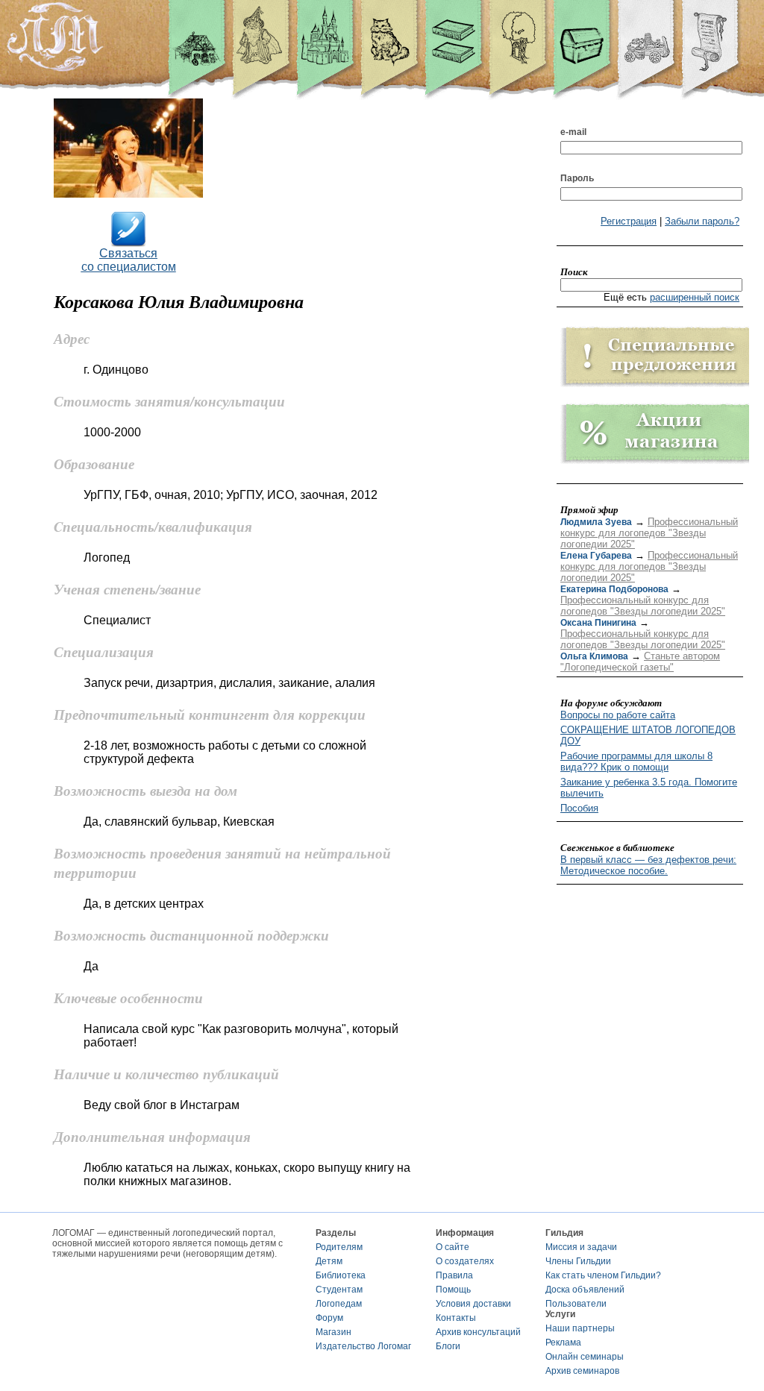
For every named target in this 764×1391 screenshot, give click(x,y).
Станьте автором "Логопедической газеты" (640, 661)
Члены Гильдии (578, 1261)
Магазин (333, 1332)
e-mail (573, 132)
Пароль (577, 178)
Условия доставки (473, 1304)
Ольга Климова (594, 656)
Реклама (563, 1342)
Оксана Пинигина (598, 623)
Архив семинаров (582, 1371)
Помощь (453, 1289)
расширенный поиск (694, 297)
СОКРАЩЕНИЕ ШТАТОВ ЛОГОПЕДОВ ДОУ (648, 735)
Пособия (579, 808)
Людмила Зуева (596, 522)
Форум (329, 1318)
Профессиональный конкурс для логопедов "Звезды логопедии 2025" (649, 533)
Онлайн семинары (584, 1356)
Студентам (339, 1289)
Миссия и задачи (581, 1247)
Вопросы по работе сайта (617, 714)
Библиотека (341, 1275)
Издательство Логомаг (363, 1346)
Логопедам (339, 1304)
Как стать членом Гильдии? (603, 1275)
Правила (454, 1275)
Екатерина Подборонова (614, 589)
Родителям (339, 1247)
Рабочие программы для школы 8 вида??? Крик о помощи (636, 761)
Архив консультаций (478, 1332)
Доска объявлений (584, 1289)
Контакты (456, 1318)
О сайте (452, 1247)
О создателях (465, 1261)
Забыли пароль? (702, 221)
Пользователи (576, 1304)
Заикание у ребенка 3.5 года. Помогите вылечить (648, 787)
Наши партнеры (580, 1328)
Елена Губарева (596, 555)
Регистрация (629, 221)
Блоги (448, 1346)
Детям (329, 1261)
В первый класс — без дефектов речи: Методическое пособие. (648, 865)
